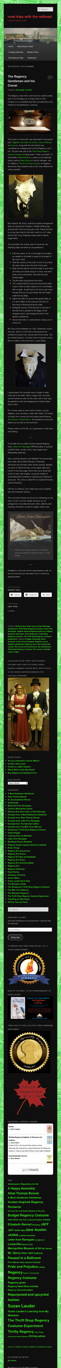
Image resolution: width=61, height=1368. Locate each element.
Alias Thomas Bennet (17, 796)
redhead (42, 1267)
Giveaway (36, 1224)
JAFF (45, 1224)
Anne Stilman (15, 1158)
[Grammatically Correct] (49, 1162)
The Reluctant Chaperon (18, 893)
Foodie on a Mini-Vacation (19, 766)
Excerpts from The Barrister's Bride (23, 823)
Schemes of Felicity (16, 875)
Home (11, 46)
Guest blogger (14, 832)
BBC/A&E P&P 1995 (15, 1211)
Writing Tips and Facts (18, 902)
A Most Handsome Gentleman (21, 793)
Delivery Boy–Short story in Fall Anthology (26, 811)
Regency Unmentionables (20, 1289)
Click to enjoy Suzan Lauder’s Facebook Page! (30, 1347)
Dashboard (32, 57)
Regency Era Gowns (17, 853)
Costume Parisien (34, 1219)
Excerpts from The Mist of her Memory (25, 826)
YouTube (46, 649)
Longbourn (40, 1240)
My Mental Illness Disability (20, 841)
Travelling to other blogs (18, 899)
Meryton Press (32, 52)
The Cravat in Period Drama (19, 419)
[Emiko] (49, 1132)
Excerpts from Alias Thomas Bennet (23, 817)
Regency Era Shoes (16, 859)
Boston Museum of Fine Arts (34, 1211)
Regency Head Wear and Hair (23, 1286)
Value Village (39, 1332)
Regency (15, 1272)
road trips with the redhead (30, 16)
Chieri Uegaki (15, 1129)
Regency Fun (13, 865)
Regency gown (17, 1282)
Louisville (14, 1244)
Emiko (11, 1126)
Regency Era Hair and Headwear (22, 856)
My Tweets (12, 1360)
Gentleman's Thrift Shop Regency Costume (25, 628)
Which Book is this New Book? (21, 769)
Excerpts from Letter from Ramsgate (24, 820)
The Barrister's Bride (17, 883)
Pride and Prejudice (23, 1266)
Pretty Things (14, 847)
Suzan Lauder (21, 1306)
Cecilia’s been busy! (17, 763)
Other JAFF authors (32, 1253)
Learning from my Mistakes (20, 835)
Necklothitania (24, 157)
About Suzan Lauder (25, 46)
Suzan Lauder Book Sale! (19, 880)
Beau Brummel (26, 160)
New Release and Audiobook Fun (22, 772)
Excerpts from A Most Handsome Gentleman (27, 814)
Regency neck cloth (33, 644)
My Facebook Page (16, 57)
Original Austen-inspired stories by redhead (34, 631)
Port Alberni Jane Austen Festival (24, 1262)
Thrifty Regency (20, 1331)
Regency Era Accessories (19, 850)
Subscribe (15, 937)
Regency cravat (41, 641)
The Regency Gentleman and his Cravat (21, 80)
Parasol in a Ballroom (24, 1257)
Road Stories (13, 872)
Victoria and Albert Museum (18, 1336)
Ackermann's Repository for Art (23, 1183)
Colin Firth (23, 1220)
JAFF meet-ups (16, 1230)
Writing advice (37, 1336)
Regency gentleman (16, 644)
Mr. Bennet (47, 1248)
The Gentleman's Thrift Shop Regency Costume (29, 647)
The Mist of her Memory (18, 889)
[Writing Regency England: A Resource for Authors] (49, 1143)
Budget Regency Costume (28, 1215)
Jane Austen (35, 1229)
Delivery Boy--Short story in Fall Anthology (32, 626)
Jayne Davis (15, 1143)
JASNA (13, 1235)
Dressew (46, 1219)
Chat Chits (13, 1219)
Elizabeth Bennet (19, 1224)
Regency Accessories (31, 1273)
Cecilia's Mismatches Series (20, 808)
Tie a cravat (37, 649)
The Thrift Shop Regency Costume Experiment (28, 896)
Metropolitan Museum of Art (25, 1248)
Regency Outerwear (16, 634)
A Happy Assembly (16, 52)
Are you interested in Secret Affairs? (24, 760)
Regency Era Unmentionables (21, 862)
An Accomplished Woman (19, 799)
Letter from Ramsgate (22, 446)
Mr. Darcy (14, 1253)
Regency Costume (22, 1277)
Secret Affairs (14, 877)
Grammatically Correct (18, 1156)
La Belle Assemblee (27, 1235)
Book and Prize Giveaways (19, 805)
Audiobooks (13, 802)
